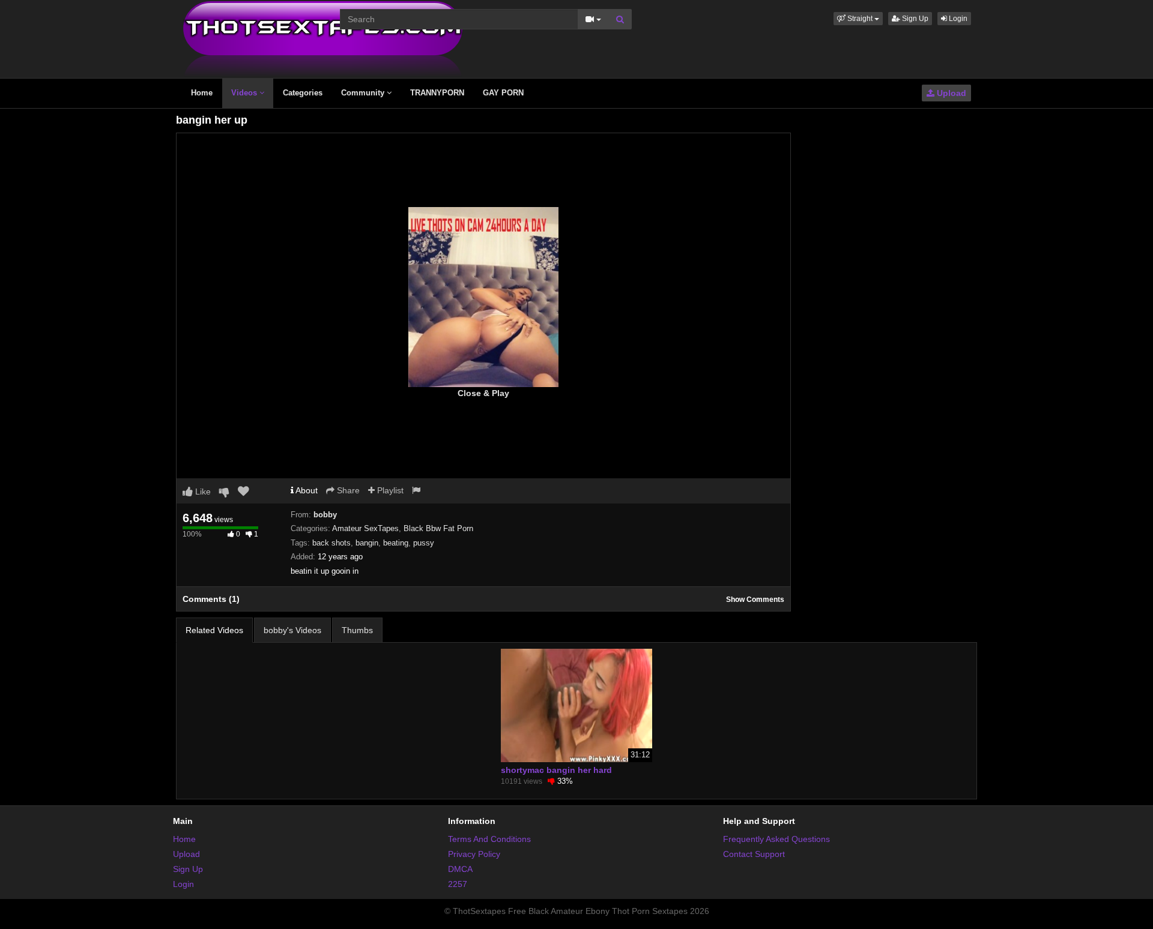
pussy (423, 542)
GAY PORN (503, 92)
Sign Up (914, 18)
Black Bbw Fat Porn (438, 528)
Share (347, 490)
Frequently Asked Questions (776, 839)
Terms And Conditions (489, 839)
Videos (245, 92)
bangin (367, 542)
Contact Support (754, 854)
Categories (302, 92)
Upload (950, 93)
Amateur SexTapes (365, 528)
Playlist (389, 490)
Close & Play (483, 393)
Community (364, 92)
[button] (858, 18)
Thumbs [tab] (357, 630)
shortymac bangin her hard (556, 770)
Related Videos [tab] (214, 630)
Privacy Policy (474, 854)
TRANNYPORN (437, 92)
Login (957, 18)
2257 (457, 884)
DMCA (460, 869)
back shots (331, 542)
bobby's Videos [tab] (292, 630)
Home (202, 92)
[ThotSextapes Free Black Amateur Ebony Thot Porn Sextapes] (323, 38)
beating (395, 542)
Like (202, 491)
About (306, 490)
